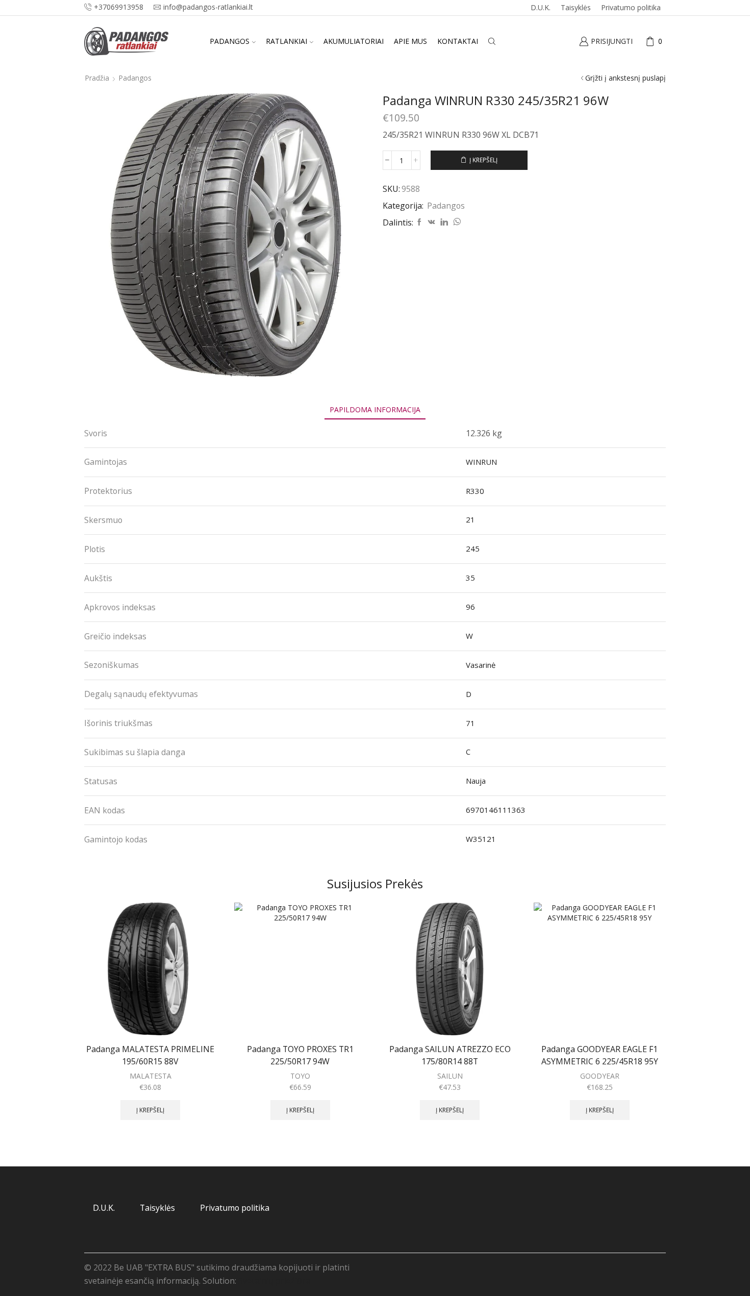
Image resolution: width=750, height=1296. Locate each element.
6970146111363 (496, 810)
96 (470, 607)
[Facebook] (419, 222)
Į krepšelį (483, 160)
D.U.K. (541, 7)
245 (473, 548)
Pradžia (97, 78)
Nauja (476, 781)
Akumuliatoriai (353, 41)
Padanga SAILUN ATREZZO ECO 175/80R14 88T (450, 1055)
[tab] (375, 409)
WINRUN (481, 462)
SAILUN (450, 1076)
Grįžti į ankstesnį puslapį (625, 78)
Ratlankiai (286, 41)
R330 (475, 491)
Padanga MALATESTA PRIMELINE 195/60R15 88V (150, 1055)
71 (470, 723)
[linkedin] (444, 222)
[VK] (432, 222)
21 (470, 519)
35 (470, 577)
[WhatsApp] (456, 222)
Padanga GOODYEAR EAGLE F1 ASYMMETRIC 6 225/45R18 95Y (599, 1055)
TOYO (300, 1076)
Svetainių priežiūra (274, 1280)
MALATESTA (150, 1076)
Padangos (229, 41)
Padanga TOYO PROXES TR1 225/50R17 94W (300, 1055)
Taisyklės (576, 7)
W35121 (481, 839)
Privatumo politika (631, 7)
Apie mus (410, 41)
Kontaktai (457, 41)
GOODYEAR (599, 1076)
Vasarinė (480, 665)
